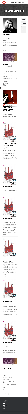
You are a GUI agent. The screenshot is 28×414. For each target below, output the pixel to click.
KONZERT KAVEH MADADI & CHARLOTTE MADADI (8, 367)
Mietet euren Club (5, 405)
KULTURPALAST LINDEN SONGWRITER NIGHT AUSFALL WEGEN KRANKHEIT (9, 109)
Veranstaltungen (12, 2)
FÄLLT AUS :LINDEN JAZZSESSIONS (10, 144)
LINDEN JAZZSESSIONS (7, 186)
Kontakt (23, 2)
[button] (0, 88)
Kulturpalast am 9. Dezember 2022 (9, 66)
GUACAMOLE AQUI (6, 64)
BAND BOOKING (19, 2)
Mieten (16, 2)
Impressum (4, 402)
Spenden (4, 408)
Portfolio (4, 406)
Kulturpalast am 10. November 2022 (9, 262)
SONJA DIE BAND (6, 34)
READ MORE (4, 50)
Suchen (24, 23)
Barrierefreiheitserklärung (6, 401)
